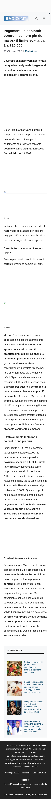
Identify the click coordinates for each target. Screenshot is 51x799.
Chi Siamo (8, 795)
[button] (36, 18)
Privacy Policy (30, 795)
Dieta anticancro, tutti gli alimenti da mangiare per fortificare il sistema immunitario (33, 667)
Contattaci (42, 773)
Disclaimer (42, 795)
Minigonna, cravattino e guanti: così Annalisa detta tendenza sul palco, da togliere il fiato (33, 707)
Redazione (18, 795)
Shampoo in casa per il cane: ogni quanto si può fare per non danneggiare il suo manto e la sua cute (33, 687)
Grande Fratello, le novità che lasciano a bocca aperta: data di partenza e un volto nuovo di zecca (33, 726)
